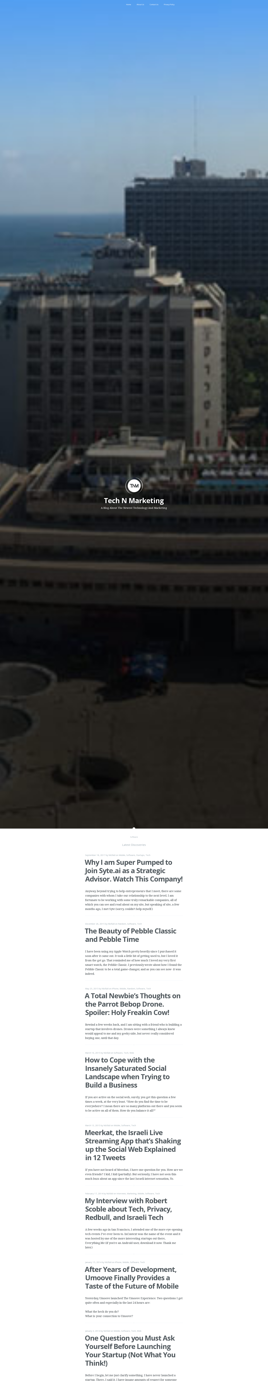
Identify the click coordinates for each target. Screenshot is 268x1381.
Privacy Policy (169, 4)
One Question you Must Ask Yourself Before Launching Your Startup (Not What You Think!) (130, 1350)
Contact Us (154, 4)
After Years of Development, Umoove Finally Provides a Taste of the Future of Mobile (132, 1278)
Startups (140, 855)
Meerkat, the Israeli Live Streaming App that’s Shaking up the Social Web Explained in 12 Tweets (133, 1145)
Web (132, 1052)
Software (130, 855)
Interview (121, 1193)
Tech (148, 855)
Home (128, 4)
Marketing (132, 1193)
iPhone (115, 988)
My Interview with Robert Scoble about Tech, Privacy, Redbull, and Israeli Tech (128, 1209)
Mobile (122, 855)
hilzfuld (112, 855)
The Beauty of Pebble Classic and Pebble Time (130, 935)
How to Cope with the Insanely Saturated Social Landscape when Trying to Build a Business (127, 1072)
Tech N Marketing (134, 500)
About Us (140, 4)
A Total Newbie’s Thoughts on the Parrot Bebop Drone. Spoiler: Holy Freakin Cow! (132, 1004)
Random (122, 923)
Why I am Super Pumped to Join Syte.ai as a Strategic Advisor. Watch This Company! (134, 870)
